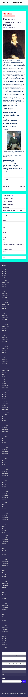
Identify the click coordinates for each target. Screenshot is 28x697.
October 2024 (5, 302)
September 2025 (5, 282)
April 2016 (4, 488)
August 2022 (4, 350)
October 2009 (5, 631)
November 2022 (5, 345)
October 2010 (5, 609)
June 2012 (4, 572)
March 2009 (4, 644)
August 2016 (4, 480)
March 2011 (4, 600)
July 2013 (3, 548)
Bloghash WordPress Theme (16, 694)
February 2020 (5, 403)
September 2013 (5, 545)
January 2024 (5, 319)
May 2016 (4, 486)
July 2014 (4, 526)
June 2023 (4, 332)
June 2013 (4, 550)
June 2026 (4, 273)
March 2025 (4, 293)
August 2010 (4, 613)
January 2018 (4, 449)
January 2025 (4, 297)
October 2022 (5, 346)
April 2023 (4, 335)
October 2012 (5, 565)
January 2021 (4, 383)
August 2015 (4, 502)
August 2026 (4, 269)
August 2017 (4, 458)
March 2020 (4, 401)
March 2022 (4, 359)
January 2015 (4, 515)
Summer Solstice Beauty (8, 204)
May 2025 (4, 289)
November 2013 (5, 541)
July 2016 (3, 482)
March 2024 (4, 315)
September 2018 (5, 434)
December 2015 (5, 495)
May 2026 (4, 275)
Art (5, 13)
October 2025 (5, 280)
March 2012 (4, 578)
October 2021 (5, 368)
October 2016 (5, 477)
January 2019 (4, 427)
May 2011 (4, 596)
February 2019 (5, 425)
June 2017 (4, 462)
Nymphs (4, 242)
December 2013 (5, 539)
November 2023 (5, 322)
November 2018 (5, 431)
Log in (4, 257)
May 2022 (4, 356)
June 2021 (4, 376)
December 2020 (5, 385)
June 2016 (4, 484)
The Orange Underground (12, 3)
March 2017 (4, 468)
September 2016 (5, 478)
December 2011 (5, 583)
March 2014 (4, 534)
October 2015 (5, 499)
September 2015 (5, 501)
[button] (7, 182)
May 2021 (4, 378)
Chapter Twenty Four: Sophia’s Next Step (12, 210)
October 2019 (5, 411)
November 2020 (5, 387)
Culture (4, 222)
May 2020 (4, 398)
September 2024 (5, 304)
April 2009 (4, 642)
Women (4, 251)
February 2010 (5, 624)
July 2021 (3, 374)
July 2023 (4, 330)
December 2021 (5, 365)
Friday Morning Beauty (8, 201)
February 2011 (4, 602)
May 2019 (4, 420)
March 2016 (4, 490)
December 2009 (5, 627)
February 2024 (5, 317)
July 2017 (3, 460)
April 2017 (4, 466)
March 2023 (4, 337)
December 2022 (5, 343)
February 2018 (5, 447)
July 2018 (3, 438)
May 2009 (4, 640)
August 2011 (4, 590)
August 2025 (4, 284)
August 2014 (4, 524)
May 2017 (4, 464)
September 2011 (5, 589)
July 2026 (4, 271)
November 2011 (5, 585)
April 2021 (4, 379)
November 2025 (5, 278)
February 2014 (5, 535)
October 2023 (5, 324)
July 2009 (4, 636)
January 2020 (4, 405)
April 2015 (4, 510)
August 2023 (4, 328)
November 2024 (5, 300)
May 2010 (4, 618)
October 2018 (5, 433)
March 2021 (4, 381)
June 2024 (4, 310)
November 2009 (5, 629)
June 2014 (4, 528)
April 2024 (4, 313)
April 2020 (4, 400)
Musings (10, 13)
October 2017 (4, 455)
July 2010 (3, 614)
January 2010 (4, 625)
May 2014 (4, 530)
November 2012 (5, 563)
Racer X (7, 179)
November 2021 (5, 367)
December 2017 (5, 451)
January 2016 (4, 493)
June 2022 (4, 354)
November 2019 (5, 409)
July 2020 (4, 394)
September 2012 (5, 567)
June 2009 (4, 638)
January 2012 (4, 581)
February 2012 (5, 579)
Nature (4, 239)
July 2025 (4, 286)
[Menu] (25, 2)
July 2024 (4, 308)
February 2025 (5, 295)
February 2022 (5, 361)
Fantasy (4, 230)
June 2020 (4, 396)
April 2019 (4, 422)
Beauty (4, 220)
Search (3, 678)
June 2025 (4, 288)
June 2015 (4, 506)
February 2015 (5, 513)
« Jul (3, 674)
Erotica (4, 227)
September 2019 (5, 412)
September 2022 (5, 348)
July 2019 (3, 416)
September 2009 (5, 633)
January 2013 (4, 559)
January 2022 (4, 363)
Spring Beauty (6, 207)
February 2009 (5, 646)
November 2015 (5, 497)
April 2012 (4, 576)
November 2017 (5, 453)
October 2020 (5, 389)
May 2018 (4, 442)
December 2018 (5, 429)
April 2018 (4, 444)
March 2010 (4, 622)
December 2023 (5, 321)
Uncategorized (6, 246)
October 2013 (5, 543)
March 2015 (4, 512)
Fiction (4, 232)
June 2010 (4, 616)
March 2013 (4, 556)
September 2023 (5, 326)
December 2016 (5, 473)
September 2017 (5, 457)
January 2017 (4, 471)
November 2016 (5, 475)
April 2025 (4, 291)
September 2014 (5, 523)
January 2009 (4, 647)
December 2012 (5, 561)
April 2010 (4, 620)
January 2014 (4, 537)
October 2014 (5, 521)
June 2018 (4, 440)
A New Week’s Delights (8, 198)
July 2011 (3, 592)
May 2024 (4, 311)
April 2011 (4, 598)
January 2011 (4, 603)
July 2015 (3, 504)
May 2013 (4, 552)
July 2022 (4, 352)
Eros (3, 225)
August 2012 (4, 568)
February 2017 (5, 469)
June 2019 (4, 418)
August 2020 (4, 392)
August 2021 (4, 372)
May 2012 (4, 574)
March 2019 (4, 423)
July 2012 (3, 570)
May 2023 (4, 334)
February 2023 (5, 339)
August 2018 (4, 436)
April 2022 (4, 357)
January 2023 (4, 341)
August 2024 (4, 306)
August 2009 (4, 635)
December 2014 (5, 517)
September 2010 (5, 611)
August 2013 (4, 546)
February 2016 (5, 491)
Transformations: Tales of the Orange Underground (13, 244)
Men (3, 234)
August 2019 (4, 414)
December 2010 (5, 605)
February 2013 (5, 557)
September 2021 (5, 370)
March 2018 (4, 445)
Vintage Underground (9, 16)
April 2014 (4, 532)
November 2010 (5, 607)
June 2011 (4, 594)
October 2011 (4, 587)
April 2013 (4, 554)
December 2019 (5, 407)
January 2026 (4, 277)
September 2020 (5, 390)
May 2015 (4, 508)
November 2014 (5, 519)
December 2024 (5, 299)
